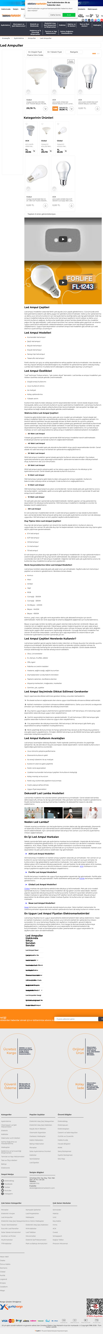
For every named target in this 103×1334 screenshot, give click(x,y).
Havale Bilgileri (64, 1144)
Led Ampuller (7, 1217)
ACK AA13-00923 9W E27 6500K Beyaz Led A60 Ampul (88, 103)
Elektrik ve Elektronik (34, 25)
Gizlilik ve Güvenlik (65, 1136)
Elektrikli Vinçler (8, 1213)
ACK (54, 100)
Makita (55, 1213)
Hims (55, 1225)
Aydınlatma (5, 25)
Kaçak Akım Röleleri (38, 1129)
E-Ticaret (43, 1331)
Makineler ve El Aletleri (10, 1138)
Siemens (3, 1268)
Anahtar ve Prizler (8, 1236)
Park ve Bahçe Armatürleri (36, 1244)
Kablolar (62, 25)
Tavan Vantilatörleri (9, 1225)
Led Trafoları (31, 1232)
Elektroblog (62, 1121)
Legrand (3, 1279)
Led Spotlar (34, 1163)
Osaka (2, 1260)
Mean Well (4, 1257)
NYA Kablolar (31, 1228)
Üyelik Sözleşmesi (65, 1155)
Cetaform (4, 1287)
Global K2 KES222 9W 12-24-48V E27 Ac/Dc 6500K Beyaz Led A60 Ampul (36, 200)
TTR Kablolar (6, 1244)
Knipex (3, 1283)
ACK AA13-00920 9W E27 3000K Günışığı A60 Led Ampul (62, 200)
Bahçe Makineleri (37, 1144)
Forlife (82, 878)
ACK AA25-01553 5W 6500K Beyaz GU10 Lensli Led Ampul (62, 103)
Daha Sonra (55, 15)
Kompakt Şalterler (33, 1210)
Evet (69, 15)
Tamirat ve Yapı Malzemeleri (51, 32)
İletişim (15, 9)
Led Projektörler (32, 1213)
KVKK (60, 1148)
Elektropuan (92, 9)
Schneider (57, 1210)
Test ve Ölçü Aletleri (84, 25)
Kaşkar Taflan (58, 1240)
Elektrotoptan (63, 1129)
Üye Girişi (81, 15)
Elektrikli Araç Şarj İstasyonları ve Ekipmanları (50, 25)
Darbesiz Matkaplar (38, 1136)
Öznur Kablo (5, 1264)
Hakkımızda (5, 9)
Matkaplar (97, 25)
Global (29, 100)
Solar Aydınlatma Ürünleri (40, 1151)
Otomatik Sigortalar (38, 1132)
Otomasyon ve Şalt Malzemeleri (18, 25)
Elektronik (5, 1168)
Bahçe (4, 1164)
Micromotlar (31, 1236)
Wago (2, 1290)
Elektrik (4, 1130)
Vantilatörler (35, 1159)
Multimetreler (7, 1240)
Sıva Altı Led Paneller (10, 1228)
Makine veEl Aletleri (72, 25)
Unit (54, 1217)
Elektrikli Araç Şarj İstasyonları (42, 1121)
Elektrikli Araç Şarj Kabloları (41, 1125)
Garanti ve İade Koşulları (68, 1132)
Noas (26, 907)
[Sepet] (96, 16)
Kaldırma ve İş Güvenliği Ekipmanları (35, 32)
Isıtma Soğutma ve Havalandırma (9, 1143)
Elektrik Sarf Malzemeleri (36, 1240)
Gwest (55, 1232)
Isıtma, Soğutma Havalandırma (66, 32)
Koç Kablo (57, 1221)
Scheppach (57, 1236)
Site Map (61, 1159)
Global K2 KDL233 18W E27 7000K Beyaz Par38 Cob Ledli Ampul (36, 103)
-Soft (37, 1331)
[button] (26, 124)
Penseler (33, 1148)
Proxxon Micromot (60, 1244)
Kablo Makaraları (36, 1140)
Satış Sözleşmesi (64, 1151)
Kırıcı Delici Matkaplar (35, 1221)
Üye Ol (91, 15)
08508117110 (34, 1183)
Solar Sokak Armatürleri (11, 1232)
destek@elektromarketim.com (42, 1188)
